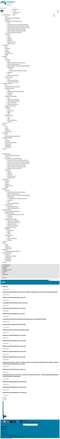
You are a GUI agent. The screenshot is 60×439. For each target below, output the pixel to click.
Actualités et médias (16, 12)
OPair (9, 113)
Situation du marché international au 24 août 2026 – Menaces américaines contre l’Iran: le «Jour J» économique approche (30, 292)
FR (58, 12)
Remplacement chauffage (11, 96)
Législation (7, 107)
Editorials (7, 48)
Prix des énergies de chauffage (14, 32)
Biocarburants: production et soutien (18, 70)
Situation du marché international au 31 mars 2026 (14, 340)
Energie (9, 37)
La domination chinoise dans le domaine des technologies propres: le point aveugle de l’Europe (24, 319)
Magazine (7, 51)
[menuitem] (6, 153)
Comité (6, 128)
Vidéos (6, 50)
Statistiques (8, 34)
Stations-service (11, 43)
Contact (14, 10)
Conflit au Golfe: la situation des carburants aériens (14, 324)
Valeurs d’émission (12, 102)
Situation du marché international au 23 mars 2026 (14, 346)
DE (58, 10)
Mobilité (5, 56)
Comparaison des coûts (10, 105)
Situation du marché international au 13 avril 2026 (14, 335)
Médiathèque (8, 145)
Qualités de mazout (9, 88)
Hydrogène (10, 72)
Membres (7, 129)
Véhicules (10, 38)
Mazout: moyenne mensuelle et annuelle (17, 30)
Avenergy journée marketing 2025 (12, 136)
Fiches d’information (12, 120)
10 (3, 414)
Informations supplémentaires (6, 438)
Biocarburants (11, 67)
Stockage (10, 94)
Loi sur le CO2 (11, 110)
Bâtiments (10, 40)
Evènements (15, 13)
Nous (14, 15)
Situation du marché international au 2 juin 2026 (14, 313)
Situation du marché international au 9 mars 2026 (14, 357)
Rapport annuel (8, 53)
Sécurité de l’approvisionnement (12, 86)
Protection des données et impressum (31, 422)
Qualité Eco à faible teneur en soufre (16, 91)
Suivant (4, 416)
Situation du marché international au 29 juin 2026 (14, 297)
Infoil (9, 118)
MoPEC (6, 54)
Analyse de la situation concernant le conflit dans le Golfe (16, 330)
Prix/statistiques (6, 14)
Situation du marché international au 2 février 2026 (14, 387)
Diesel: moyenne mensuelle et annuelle (16, 29)
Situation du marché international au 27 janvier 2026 (15, 392)
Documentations (9, 115)
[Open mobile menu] (0, 151)
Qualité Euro (10, 93)
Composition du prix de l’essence (12, 18)
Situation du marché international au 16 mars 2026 (14, 351)
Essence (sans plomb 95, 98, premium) (16, 62)
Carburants (7, 59)
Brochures (10, 121)
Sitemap (25, 420)
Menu (2, 10)
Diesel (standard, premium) (14, 64)
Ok (0, 437)
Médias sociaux (16, 9)
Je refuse (3, 437)
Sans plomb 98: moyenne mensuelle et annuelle (18, 27)
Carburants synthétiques (13, 75)
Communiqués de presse (10, 142)
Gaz (8, 74)
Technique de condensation (14, 101)
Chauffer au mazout (7, 83)
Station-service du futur (13, 80)
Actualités (7, 141)
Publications (6, 45)
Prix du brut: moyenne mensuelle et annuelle (18, 24)
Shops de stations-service (13, 82)
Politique (5, 123)
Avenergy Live (8, 147)
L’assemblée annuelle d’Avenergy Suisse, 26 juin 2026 (15, 302)
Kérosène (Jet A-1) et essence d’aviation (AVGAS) (19, 66)
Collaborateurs (8, 131)
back (6, 16)
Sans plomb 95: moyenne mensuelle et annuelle (18, 26)
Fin (3, 418)
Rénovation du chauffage (13, 99)
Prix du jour (7, 19)
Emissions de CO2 (12, 42)
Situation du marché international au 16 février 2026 (15, 381)
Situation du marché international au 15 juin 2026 (14, 308)
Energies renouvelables (13, 104)
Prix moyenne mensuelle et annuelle (13, 21)
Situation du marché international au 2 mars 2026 (14, 369)
